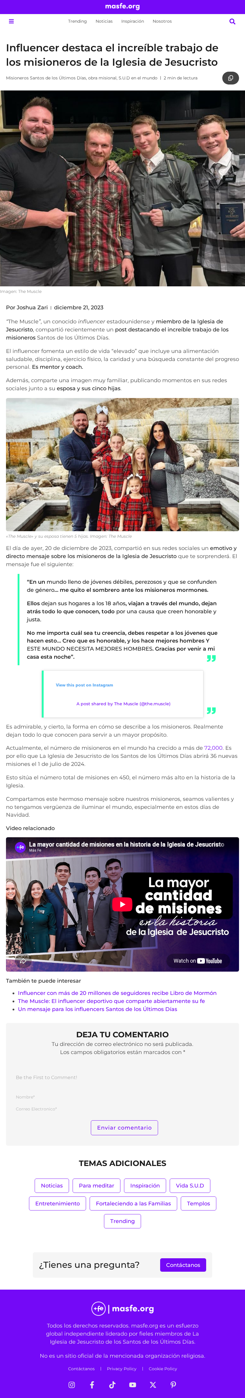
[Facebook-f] (92, 1385)
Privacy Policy (122, 1368)
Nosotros (162, 21)
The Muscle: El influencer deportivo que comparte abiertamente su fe (111, 1001)
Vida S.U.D (190, 1185)
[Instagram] (72, 1385)
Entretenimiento (57, 1203)
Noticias (104, 21)
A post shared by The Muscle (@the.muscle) (123, 703)
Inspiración (132, 21)
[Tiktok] (112, 1385)
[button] (11, 21)
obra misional (102, 78)
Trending (77, 21)
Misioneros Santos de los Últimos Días (46, 78)
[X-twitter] (153, 1385)
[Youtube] (132, 1385)
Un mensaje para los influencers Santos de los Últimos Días (97, 1009)
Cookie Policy (163, 1368)
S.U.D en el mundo (138, 78)
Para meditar (96, 1185)
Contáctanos (81, 1368)
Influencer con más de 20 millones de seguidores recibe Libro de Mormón (117, 993)
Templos (198, 1203)
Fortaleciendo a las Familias (133, 1203)
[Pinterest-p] (173, 1385)
